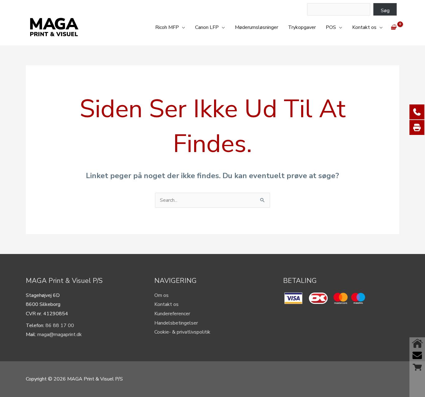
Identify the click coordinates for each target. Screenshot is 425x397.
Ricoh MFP (167, 27)
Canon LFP (207, 27)
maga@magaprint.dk (59, 334)
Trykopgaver (302, 27)
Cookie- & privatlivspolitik (182, 332)
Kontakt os (364, 27)
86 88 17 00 (59, 325)
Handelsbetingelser (176, 323)
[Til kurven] (417, 367)
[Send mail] (417, 355)
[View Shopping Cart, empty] (393, 27)
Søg (385, 10)
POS (331, 27)
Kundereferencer (172, 313)
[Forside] (417, 343)
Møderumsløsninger (256, 27)
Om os (161, 295)
